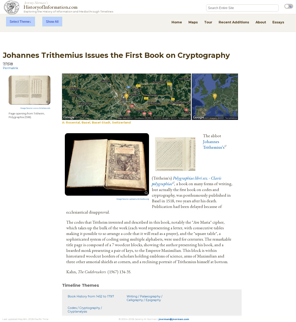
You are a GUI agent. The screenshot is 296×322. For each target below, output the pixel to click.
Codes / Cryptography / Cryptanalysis (85, 309)
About (261, 22)
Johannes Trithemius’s (213, 144)
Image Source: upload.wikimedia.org (132, 199)
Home (177, 22)
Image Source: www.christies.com (35, 108)
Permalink (10, 68)
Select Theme (20, 21)
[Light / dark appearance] (288, 6)
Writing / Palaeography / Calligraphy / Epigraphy (144, 298)
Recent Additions (234, 22)
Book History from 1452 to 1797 (91, 296)
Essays (278, 22)
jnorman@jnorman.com (174, 319)
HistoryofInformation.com (68, 6)
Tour (208, 22)
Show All (52, 21)
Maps (193, 22)
